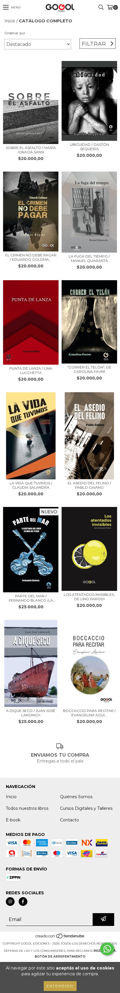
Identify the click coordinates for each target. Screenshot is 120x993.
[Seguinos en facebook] (23, 901)
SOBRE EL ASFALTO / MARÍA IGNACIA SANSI (31, 149)
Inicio (9, 21)
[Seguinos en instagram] (10, 901)
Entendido (60, 986)
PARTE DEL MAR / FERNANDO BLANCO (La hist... (31, 598)
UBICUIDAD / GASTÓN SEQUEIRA (89, 146)
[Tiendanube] (60, 938)
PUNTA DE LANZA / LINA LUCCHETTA (30, 370)
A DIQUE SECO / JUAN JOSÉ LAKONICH (30, 712)
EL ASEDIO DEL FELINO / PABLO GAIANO (89, 485)
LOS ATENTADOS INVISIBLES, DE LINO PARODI (89, 596)
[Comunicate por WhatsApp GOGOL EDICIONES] (107, 948)
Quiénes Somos (76, 796)
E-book (13, 820)
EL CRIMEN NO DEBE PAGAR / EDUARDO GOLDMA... (31, 257)
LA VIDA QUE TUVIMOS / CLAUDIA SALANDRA (31, 485)
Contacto (69, 820)
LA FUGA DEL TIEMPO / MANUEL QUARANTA (89, 258)
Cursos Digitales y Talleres (86, 808)
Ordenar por (14, 33)
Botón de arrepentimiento (60, 956)
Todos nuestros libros (27, 808)
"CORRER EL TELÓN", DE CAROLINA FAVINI (89, 369)
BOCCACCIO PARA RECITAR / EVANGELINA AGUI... (89, 712)
